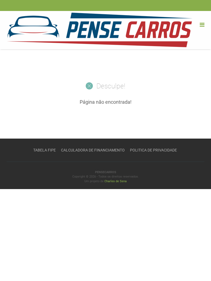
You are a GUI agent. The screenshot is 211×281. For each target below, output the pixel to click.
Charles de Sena (115, 181)
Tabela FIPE (44, 150)
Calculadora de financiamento (93, 150)
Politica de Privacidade (153, 150)
